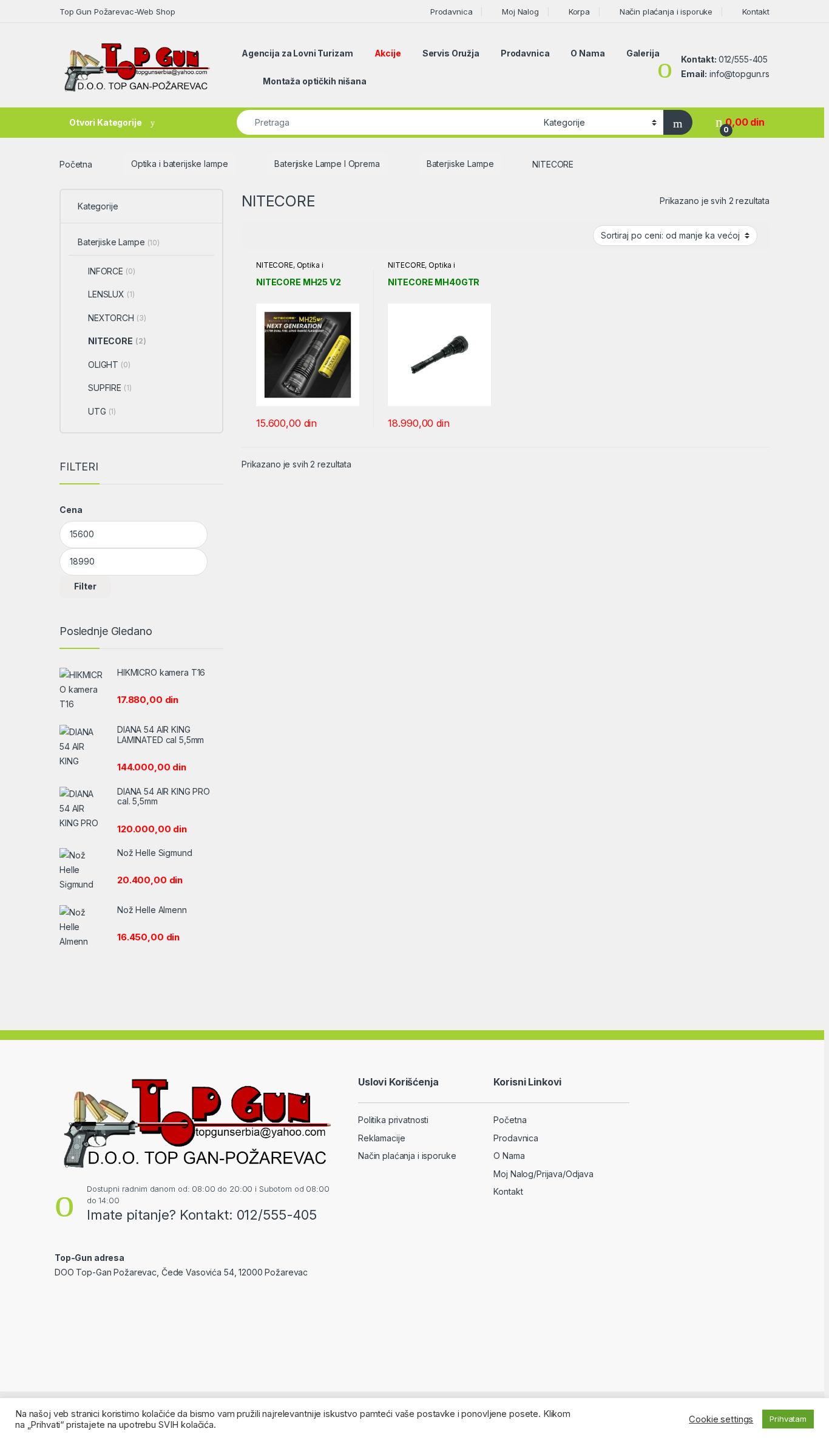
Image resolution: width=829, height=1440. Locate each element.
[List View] (293, 236)
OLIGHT (109, 364)
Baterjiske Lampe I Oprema (327, 163)
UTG (102, 411)
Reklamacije (381, 1138)
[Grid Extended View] (275, 236)
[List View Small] (310, 236)
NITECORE (274, 265)
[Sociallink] (60, 1298)
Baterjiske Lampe (460, 163)
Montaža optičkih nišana (315, 81)
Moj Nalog (520, 11)
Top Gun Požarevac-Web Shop (117, 11)
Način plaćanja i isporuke (666, 11)
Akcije (387, 53)
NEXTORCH (117, 318)
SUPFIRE (110, 387)
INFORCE (111, 271)
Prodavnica (451, 11)
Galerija (643, 53)
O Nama (587, 53)
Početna (75, 163)
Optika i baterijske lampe (179, 163)
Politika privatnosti (393, 1120)
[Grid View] (258, 236)
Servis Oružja (450, 53)
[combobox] (387, 122)
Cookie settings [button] (721, 1419)
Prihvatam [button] (788, 1419)
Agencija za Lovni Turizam (297, 53)
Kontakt (756, 11)
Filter (85, 586)
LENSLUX (111, 294)
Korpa (579, 11)
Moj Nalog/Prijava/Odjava (543, 1174)
